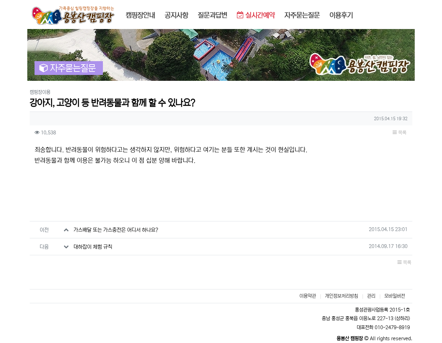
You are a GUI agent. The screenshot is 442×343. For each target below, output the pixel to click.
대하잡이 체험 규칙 (93, 247)
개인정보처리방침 (341, 296)
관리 (371, 296)
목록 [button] (401, 132)
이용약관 (307, 296)
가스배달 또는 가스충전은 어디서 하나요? (116, 230)
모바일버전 (394, 296)
